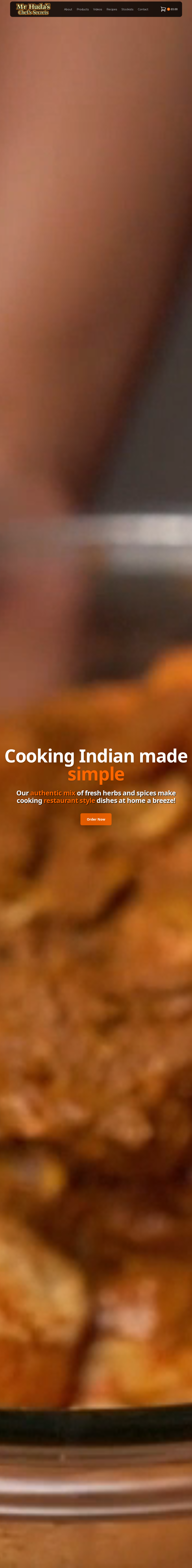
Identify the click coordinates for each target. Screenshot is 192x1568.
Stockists (127, 9)
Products (83, 9)
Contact (143, 9)
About (68, 9)
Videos (97, 9)
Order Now (96, 819)
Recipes (111, 9)
